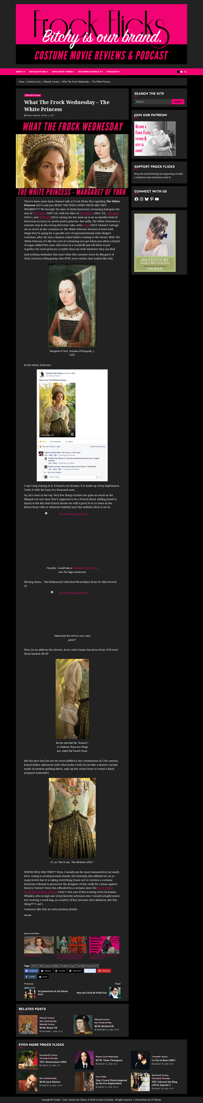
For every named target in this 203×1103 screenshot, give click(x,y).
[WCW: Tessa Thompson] (84, 1060)
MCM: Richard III (104, 1026)
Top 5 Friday (101, 1077)
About (19, 71)
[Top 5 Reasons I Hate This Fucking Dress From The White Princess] (72, 944)
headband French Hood (85, 568)
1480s (41, 966)
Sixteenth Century (46, 1024)
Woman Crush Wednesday (107, 1057)
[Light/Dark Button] (179, 71)
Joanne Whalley (52, 966)
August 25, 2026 (161, 1064)
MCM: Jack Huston (49, 1081)
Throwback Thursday (48, 1058)
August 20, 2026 (161, 1089)
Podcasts (112, 71)
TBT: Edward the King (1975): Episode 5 (164, 1083)
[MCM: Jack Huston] (28, 1081)
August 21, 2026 (105, 1087)
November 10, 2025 (105, 1030)
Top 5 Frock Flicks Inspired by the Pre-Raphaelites (111, 1082)
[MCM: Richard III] (83, 1024)
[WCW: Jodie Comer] (39, 944)
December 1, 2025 (49, 1032)
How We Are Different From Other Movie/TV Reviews (103, 956)
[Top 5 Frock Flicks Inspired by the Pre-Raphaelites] (84, 1081)
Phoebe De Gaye (68, 966)
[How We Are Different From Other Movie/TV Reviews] (104, 944)
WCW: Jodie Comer (32, 954)
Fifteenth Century (32, 95)
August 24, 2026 (49, 1086)
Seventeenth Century (48, 1055)
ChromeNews (141, 1099)
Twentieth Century (159, 1057)
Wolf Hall (44, 217)
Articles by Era (37, 71)
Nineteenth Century (160, 1075)
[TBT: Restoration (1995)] (28, 1060)
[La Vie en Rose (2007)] (140, 1060)
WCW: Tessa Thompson (109, 1060)
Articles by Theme (62, 71)
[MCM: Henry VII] (28, 1024)
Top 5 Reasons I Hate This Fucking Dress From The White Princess (70, 956)
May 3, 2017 (49, 116)
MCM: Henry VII (48, 1027)
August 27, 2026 (49, 1066)
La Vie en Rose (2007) (163, 1060)
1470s (33, 966)
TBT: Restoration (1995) (52, 1061)
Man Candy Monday (47, 1021)
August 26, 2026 (105, 1064)
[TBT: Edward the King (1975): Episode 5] (140, 1081)
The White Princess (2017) (87, 966)
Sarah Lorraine (33, 116)
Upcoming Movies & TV (90, 71)
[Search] (185, 71)
